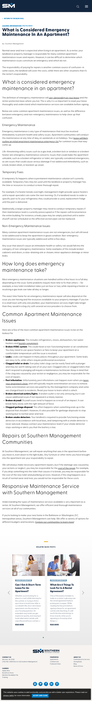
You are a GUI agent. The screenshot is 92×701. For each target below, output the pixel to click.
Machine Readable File (10, 675)
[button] (78, 6)
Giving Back (78, 661)
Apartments (54, 659)
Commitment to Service (82, 659)
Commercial (54, 661)
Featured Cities (55, 664)
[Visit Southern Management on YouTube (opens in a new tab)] (35, 684)
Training (5, 677)
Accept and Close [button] (40, 696)
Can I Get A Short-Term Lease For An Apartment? (28, 588)
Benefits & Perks (8, 673)
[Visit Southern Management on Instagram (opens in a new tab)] (57, 684)
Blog (75, 664)
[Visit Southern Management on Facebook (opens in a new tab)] (46, 684)
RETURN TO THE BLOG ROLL (14, 18)
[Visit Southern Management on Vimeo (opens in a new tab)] (40, 684)
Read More (19, 625)
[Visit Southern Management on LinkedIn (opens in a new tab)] (51, 684)
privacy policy (8, 695)
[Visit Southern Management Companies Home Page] (46, 650)
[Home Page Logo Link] (8, 5)
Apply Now (6, 670)
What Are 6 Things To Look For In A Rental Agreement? (62, 588)
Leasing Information (11, 26)
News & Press (78, 666)
